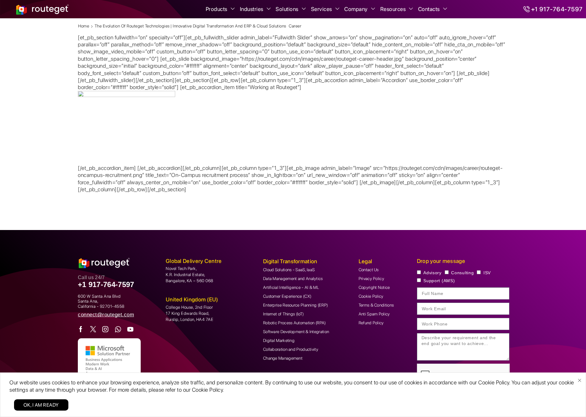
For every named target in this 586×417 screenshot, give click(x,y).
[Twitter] (93, 329)
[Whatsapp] (118, 329)
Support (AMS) (439, 280)
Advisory (432, 272)
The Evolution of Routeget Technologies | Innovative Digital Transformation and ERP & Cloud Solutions (190, 25)
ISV (487, 272)
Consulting (462, 272)
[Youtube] (130, 329)
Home (83, 25)
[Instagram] (105, 329)
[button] (106, 314)
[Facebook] (81, 329)
